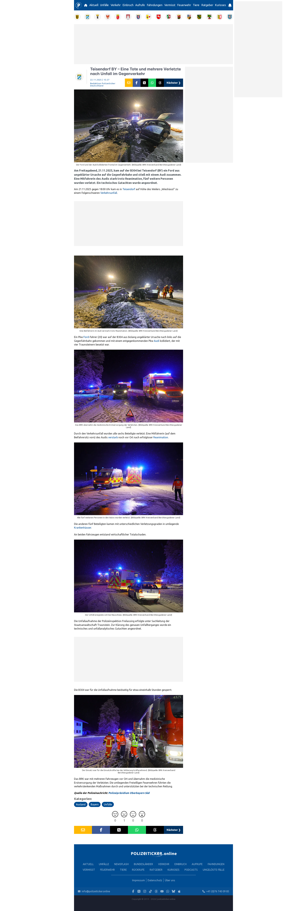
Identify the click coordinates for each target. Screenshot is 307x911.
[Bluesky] (173, 891)
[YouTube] (162, 891)
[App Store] (179, 891)
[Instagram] (144, 891)
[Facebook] (133, 891)
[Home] (78, 5)
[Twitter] (139, 891)
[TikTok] (150, 891)
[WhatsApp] (167, 891)
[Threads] (156, 891)
